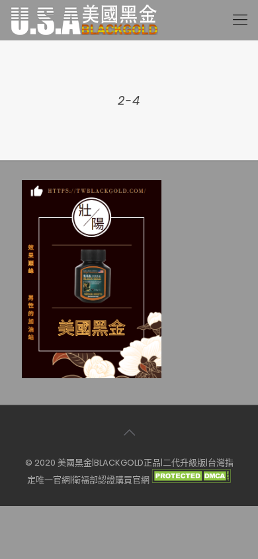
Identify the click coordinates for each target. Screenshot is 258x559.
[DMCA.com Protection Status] (191, 480)
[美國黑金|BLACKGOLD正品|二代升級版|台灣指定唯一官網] (84, 19)
